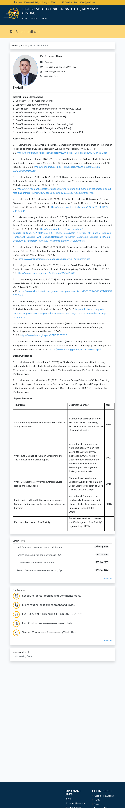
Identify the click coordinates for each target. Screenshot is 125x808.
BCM (68, 799)
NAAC (97, 799)
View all (108, 578)
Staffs (24, 45)
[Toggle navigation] (7, 15)
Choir (96, 804)
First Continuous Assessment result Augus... (62, 547)
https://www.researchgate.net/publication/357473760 (45, 273)
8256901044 (51, 76)
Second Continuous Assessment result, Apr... (62, 570)
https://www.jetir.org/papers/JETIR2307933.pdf (45, 335)
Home (15, 45)
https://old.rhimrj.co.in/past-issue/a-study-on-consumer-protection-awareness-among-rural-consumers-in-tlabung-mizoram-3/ (59, 313)
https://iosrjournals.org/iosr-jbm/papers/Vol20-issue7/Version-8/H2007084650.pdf (61, 153)
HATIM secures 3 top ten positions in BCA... (62, 555)
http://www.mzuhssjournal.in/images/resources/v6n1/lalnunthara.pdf (54, 259)
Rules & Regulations (104, 795)
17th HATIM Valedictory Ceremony (62, 562)
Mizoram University (75, 803)
